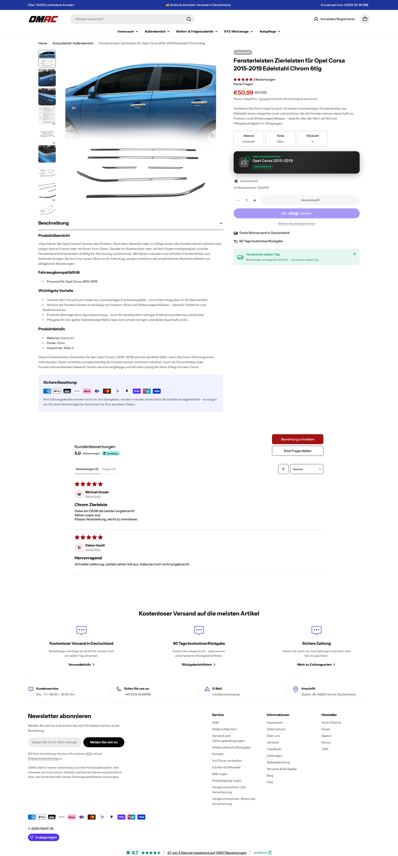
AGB (89, 754)
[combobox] (132, 19)
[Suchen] (188, 19)
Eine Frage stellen (298, 451)
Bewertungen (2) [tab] (87, 469)
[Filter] (283, 469)
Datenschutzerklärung (43, 758)
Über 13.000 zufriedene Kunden (51, 5)
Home (42, 43)
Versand (264, 99)
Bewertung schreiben (297, 439)
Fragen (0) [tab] (109, 469)
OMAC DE (46, 829)
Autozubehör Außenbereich (72, 43)
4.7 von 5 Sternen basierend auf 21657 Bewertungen (207, 853)
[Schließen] (355, 254)
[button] (243, 79)
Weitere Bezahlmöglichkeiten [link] (296, 223)
